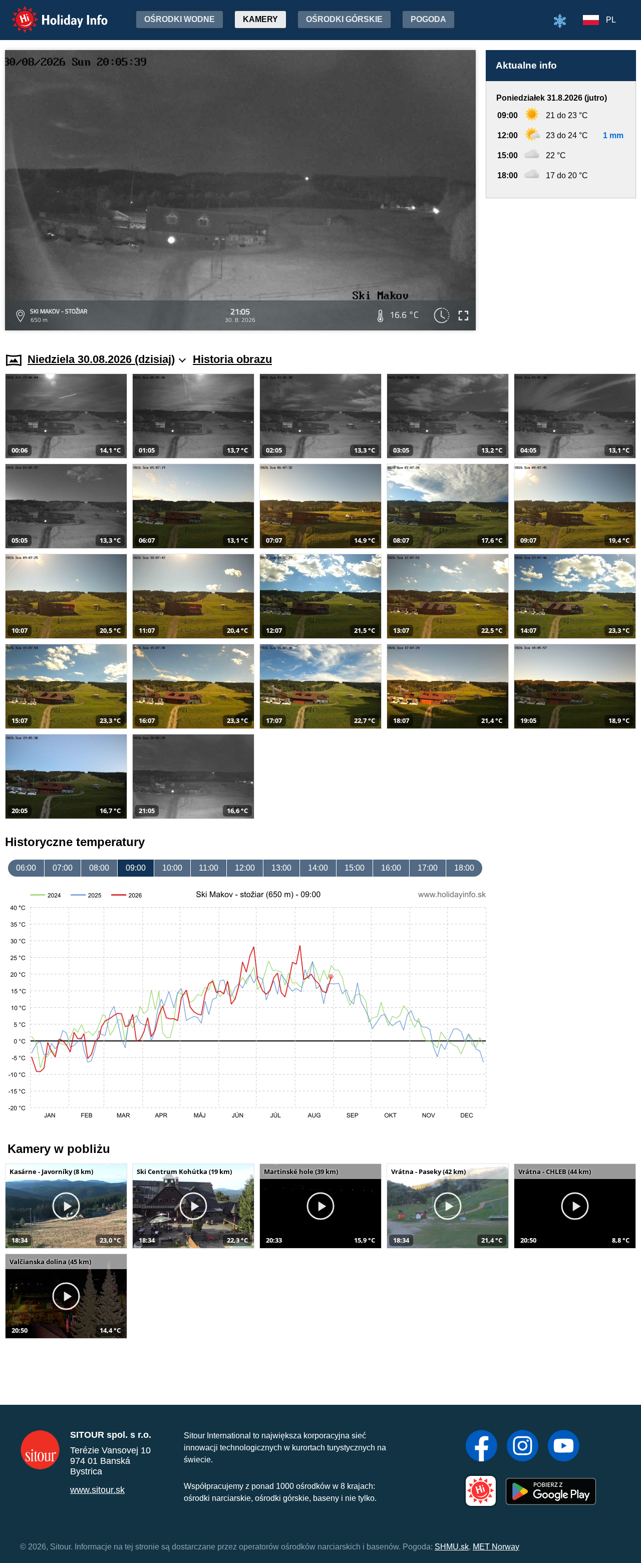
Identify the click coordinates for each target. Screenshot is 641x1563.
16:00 (391, 868)
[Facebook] (481, 1447)
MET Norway (496, 1546)
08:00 (99, 868)
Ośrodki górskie (344, 19)
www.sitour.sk (97, 1490)
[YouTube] (563, 1447)
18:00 (464, 868)
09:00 (136, 868)
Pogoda (428, 19)
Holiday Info (50, 13)
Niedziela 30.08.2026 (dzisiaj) (101, 359)
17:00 (428, 868)
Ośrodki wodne (179, 19)
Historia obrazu (232, 359)
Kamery (260, 19)
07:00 (63, 868)
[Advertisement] (561, 265)
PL (611, 20)
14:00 (318, 868)
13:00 (281, 868)
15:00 (355, 868)
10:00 (172, 868)
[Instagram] (522, 1447)
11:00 (208, 868)
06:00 (26, 868)
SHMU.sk (452, 1546)
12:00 (245, 868)
